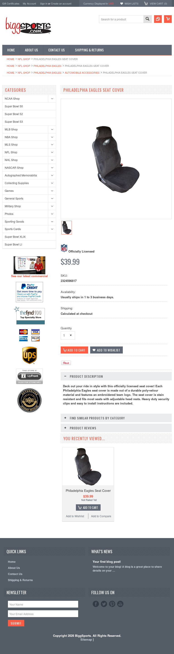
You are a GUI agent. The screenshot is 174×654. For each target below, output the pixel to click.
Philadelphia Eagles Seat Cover (88, 490)
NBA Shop (11, 137)
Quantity (66, 328)
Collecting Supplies (17, 183)
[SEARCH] (147, 19)
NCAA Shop (12, 98)
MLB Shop (11, 129)
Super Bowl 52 (14, 114)
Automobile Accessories (82, 72)
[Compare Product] (158, 19)
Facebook (96, 604)
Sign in (43, 3)
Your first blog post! (107, 562)
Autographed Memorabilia (21, 175)
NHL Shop (11, 160)
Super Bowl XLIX (15, 236)
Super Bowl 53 (14, 121)
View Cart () (158, 3)
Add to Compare (101, 516)
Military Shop (13, 206)
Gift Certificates (10, 3)
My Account (29, 3)
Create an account (61, 3)
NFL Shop (24, 59)
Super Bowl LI (13, 244)
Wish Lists (131, 3)
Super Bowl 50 (14, 106)
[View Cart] (168, 19)
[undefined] (115, 192)
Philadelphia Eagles (47, 65)
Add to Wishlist (75, 516)
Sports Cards (13, 229)
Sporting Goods (14, 221)
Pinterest (112, 604)
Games (9, 190)
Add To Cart (90, 507)
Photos (9, 214)
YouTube (120, 604)
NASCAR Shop (14, 167)
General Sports (14, 198)
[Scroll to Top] (2, 531)
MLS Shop (11, 144)
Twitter (104, 604)
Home (10, 59)
